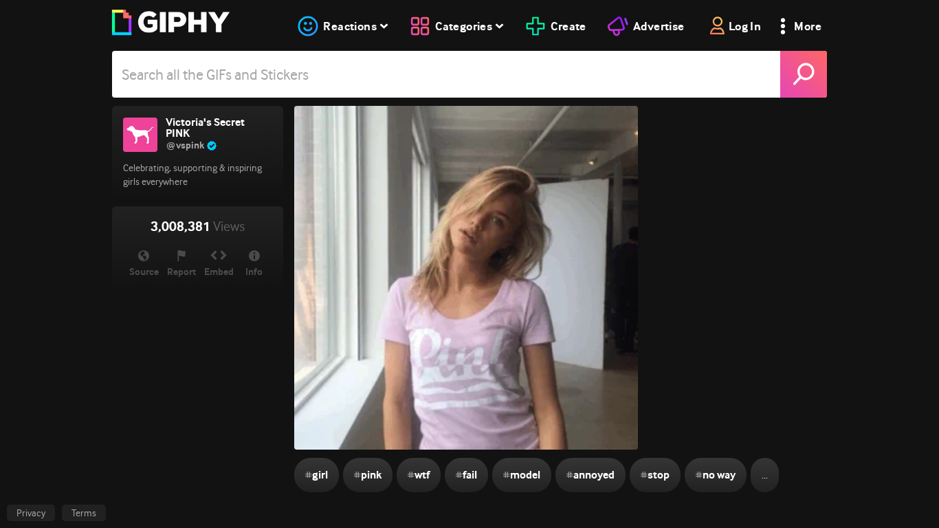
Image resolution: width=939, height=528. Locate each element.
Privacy (30, 512)
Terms (83, 512)
